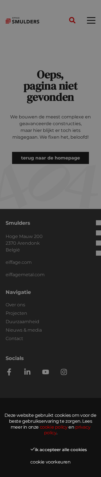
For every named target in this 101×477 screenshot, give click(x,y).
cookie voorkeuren (50, 462)
